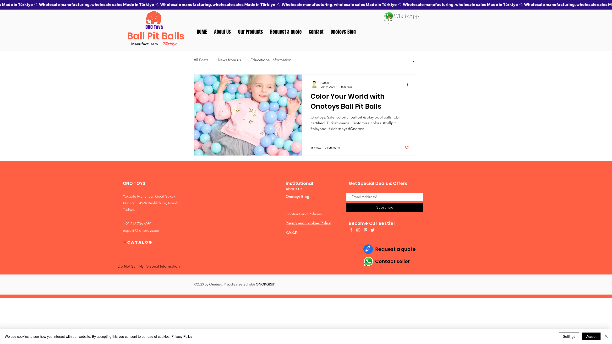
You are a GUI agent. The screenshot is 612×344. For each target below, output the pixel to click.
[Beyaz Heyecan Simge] (372, 230)
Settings (569, 336)
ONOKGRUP (265, 284)
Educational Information (271, 60)
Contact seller (392, 261)
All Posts (201, 60)
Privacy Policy (181, 336)
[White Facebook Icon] (351, 230)
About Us (294, 189)
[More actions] (409, 84)
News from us (229, 60)
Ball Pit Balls (156, 36)
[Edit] (368, 249)
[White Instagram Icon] (358, 230)
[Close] (606, 336)
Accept (591, 336)
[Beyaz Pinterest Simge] (365, 230)
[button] (251, 32)
